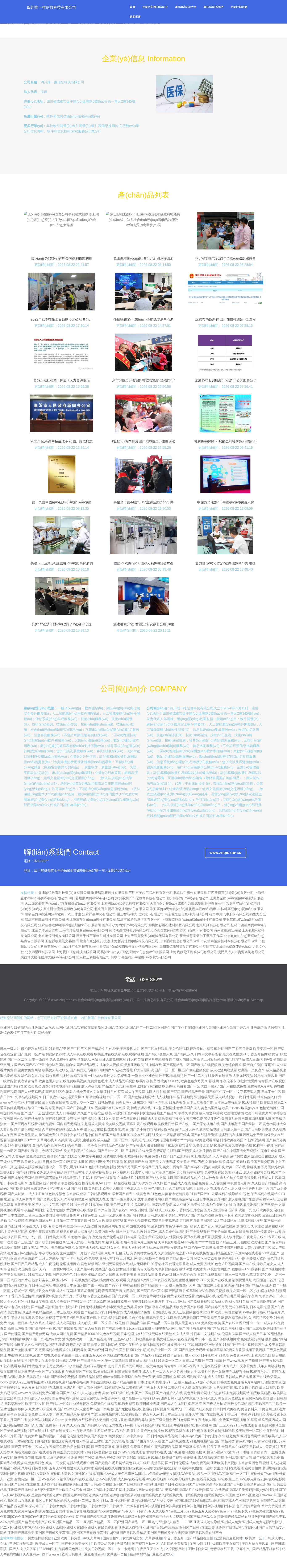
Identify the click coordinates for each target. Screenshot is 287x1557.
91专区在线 (273, 1237)
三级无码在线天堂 (158, 1334)
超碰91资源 (8, 1237)
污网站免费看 (253, 1135)
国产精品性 (96, 1048)
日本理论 (144, 1382)
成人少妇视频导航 (256, 1172)
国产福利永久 (184, 1054)
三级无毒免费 (153, 1366)
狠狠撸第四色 (34, 1463)
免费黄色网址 (111, 1398)
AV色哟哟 (91, 1258)
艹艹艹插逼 (207, 1242)
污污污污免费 (263, 1317)
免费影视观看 (113, 1162)
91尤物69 (74, 1237)
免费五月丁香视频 (72, 1296)
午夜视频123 (137, 1301)
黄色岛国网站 (211, 1108)
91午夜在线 (198, 1430)
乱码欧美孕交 (263, 1210)
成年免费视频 (200, 1463)
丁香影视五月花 (212, 1317)
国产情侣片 (138, 1441)
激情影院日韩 (162, 1377)
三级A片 (69, 1387)
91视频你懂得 (99, 1204)
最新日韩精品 (157, 1145)
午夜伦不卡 (228, 1081)
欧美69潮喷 (113, 1113)
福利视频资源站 (54, 1054)
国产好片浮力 (142, 1183)
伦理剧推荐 (229, 1334)
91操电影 (159, 1382)
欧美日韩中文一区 (48, 1167)
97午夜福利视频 (20, 1145)
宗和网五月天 (189, 1221)
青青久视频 (145, 1269)
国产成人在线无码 (174, 1403)
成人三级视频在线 (185, 1312)
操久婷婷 (81, 1204)
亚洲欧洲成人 (52, 1113)
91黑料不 (195, 1403)
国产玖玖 (31, 1425)
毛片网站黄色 (122, 1463)
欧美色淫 (34, 1086)
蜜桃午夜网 (249, 1296)
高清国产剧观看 (232, 1248)
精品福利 (150, 1360)
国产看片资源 (28, 1151)
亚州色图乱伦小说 (255, 1188)
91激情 (229, 1452)
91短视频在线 (21, 1452)
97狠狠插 (231, 1350)
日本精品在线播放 (49, 1387)
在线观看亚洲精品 (246, 1204)
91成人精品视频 (274, 1070)
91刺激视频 (113, 1436)
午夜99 (13, 1355)
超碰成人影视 (24, 1167)
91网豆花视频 (73, 1162)
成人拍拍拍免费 (231, 1178)
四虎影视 (218, 1167)
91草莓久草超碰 (186, 1113)
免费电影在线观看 (217, 1172)
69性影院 (123, 1108)
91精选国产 (271, 1253)
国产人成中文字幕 (23, 1549)
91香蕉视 (52, 1075)
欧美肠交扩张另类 (247, 1215)
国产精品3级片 (87, 1065)
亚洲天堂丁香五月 (112, 1258)
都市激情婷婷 (179, 1194)
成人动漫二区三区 (90, 1323)
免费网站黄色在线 (143, 1253)
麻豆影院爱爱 (211, 1237)
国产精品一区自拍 (160, 1323)
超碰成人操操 (94, 1124)
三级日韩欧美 (117, 1301)
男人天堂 (181, 1323)
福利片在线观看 (156, 1059)
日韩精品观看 (97, 1194)
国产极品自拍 (213, 1403)
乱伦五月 (114, 1366)
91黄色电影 (89, 1215)
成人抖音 (82, 1441)
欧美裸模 (169, 1086)
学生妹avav (150, 1248)
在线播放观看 (185, 1296)
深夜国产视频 (94, 1436)
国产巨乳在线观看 (24, 1124)
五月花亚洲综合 (216, 1210)
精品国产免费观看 (192, 1231)
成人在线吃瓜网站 (42, 1323)
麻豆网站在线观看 (248, 1253)
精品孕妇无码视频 (13, 1248)
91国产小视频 (206, 1382)
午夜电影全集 (267, 1151)
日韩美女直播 (56, 1237)
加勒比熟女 (138, 1086)
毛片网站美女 (104, 1430)
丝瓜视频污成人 (270, 1420)
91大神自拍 (135, 1059)
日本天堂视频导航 (200, 1102)
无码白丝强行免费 (138, 1377)
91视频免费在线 (177, 1430)
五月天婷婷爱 (49, 1258)
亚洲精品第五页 (222, 1253)
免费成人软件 (256, 1258)
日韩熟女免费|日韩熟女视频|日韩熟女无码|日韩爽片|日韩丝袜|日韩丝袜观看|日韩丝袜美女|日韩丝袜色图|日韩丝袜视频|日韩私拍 (140, 1506)
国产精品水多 (70, 1414)
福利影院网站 (164, 1129)
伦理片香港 (118, 1420)
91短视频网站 (114, 1387)
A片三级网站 (147, 1242)
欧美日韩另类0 (74, 1151)
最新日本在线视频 (234, 1447)
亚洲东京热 (138, 1102)
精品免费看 (200, 1183)
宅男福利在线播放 (52, 1350)
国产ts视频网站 (273, 1269)
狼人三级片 (141, 1463)
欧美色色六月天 (192, 1081)
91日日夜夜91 (49, 1097)
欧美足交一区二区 (83, 1102)
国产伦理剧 (12, 1334)
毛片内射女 (53, 1339)
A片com (58, 1420)
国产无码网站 (132, 1366)
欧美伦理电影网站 (166, 1140)
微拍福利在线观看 (34, 1048)
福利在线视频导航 (221, 1430)
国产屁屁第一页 (149, 1291)
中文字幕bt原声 (94, 1301)
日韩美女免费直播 (230, 1382)
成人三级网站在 (225, 1221)
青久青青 (28, 1387)
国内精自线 (67, 1065)
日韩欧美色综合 (144, 1339)
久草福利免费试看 (42, 1393)
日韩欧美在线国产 (233, 1140)
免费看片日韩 (140, 1447)
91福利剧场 (93, 1162)
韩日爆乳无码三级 (138, 1140)
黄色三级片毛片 (122, 1204)
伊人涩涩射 (88, 1226)
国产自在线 (247, 1264)
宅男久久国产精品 (34, 1344)
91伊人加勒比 (108, 1274)
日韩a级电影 (192, 1360)
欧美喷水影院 (203, 1145)
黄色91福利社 (268, 1441)
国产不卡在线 (157, 1102)
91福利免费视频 (96, 1452)
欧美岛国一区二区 (239, 1291)
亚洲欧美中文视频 (224, 1463)
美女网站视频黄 (39, 1420)
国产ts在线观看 (53, 1371)
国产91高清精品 (171, 1075)
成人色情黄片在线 (218, 1204)
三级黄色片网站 (147, 1296)
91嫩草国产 (185, 1420)
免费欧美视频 (215, 1291)
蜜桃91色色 (212, 1264)
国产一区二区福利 (197, 1075)
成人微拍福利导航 (210, 1457)
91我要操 (254, 1269)
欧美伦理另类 (105, 1457)
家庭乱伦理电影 (236, 1118)
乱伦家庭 (117, 1092)
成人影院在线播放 (55, 1102)
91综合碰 (159, 1355)
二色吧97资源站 (51, 1151)
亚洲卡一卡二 (253, 1323)
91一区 (172, 1382)
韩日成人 (136, 1360)
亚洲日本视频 (203, 1199)
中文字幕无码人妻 (246, 1092)
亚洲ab (237, 1172)
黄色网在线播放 (152, 1430)
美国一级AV (210, 1086)
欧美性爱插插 (234, 1113)
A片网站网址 (254, 1382)
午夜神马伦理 (83, 1430)
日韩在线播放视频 (128, 1371)
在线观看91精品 (149, 1457)
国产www (65, 1409)
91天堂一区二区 (170, 1360)
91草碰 (140, 1178)
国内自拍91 (112, 1538)
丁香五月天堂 (242, 1048)
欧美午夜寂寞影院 (42, 1231)
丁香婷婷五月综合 (189, 1210)
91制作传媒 (258, 1231)
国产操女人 (191, 1226)
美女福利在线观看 (78, 1420)
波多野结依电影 (54, 1086)
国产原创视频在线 (206, 1124)
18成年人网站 (141, 1172)
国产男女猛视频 (271, 1360)
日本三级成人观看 (66, 1312)
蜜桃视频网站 (189, 1280)
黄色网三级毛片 (273, 1409)
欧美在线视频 (14, 1221)
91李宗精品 (74, 1366)
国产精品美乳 (74, 1172)
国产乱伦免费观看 (192, 1350)
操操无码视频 (18, 1328)
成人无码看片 (140, 1264)
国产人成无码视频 (31, 1092)
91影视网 (212, 1081)
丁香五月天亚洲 (155, 1387)
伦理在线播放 (222, 1075)
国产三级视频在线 (175, 1441)
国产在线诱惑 (263, 1377)
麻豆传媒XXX (162, 1554)
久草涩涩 (257, 1226)
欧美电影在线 (206, 1296)
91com (131, 1328)
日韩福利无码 (150, 1398)
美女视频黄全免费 (151, 1258)
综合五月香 (74, 1129)
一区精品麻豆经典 (176, 1135)
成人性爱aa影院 (211, 1113)
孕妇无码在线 (112, 1425)
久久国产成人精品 (85, 1248)
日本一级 (205, 1339)
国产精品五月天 (228, 1242)
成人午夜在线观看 (79, 1054)
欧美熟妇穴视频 (43, 1317)
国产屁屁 (173, 1092)
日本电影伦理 (260, 1307)
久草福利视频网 (26, 1097)
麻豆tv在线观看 (104, 1178)
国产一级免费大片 (123, 1199)
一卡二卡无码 (124, 1549)
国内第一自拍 (117, 1554)
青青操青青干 (260, 1452)
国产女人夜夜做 (89, 1328)
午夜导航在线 (49, 1253)
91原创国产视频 (179, 1151)
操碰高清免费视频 (242, 1151)
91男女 (123, 1129)
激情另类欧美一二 (75, 1339)
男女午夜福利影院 (65, 1398)
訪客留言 (135, 16)
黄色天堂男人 (28, 1135)
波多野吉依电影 (69, 1145)
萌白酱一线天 (71, 1355)
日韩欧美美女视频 (159, 1317)
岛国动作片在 (21, 1280)
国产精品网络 (91, 1425)
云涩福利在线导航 (225, 1194)
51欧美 (157, 1135)
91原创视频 (126, 1403)
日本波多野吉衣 (184, 1274)
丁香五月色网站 (259, 1054)
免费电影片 (142, 1204)
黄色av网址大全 (274, 1124)
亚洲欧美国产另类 (81, 1457)
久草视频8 (165, 1242)
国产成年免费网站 (21, 1178)
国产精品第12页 (93, 1312)
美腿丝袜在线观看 (120, 1355)
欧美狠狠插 (128, 1274)
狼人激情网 (101, 1420)
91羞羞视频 (33, 1183)
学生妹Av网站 (87, 1059)
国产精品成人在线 (177, 1183)
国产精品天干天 (193, 1092)
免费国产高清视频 (232, 1420)
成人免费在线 (168, 1231)
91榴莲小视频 (263, 1145)
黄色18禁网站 (91, 1264)
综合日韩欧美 (38, 1108)
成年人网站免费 (61, 1334)
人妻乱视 (6, 1129)
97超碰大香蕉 (122, 1070)
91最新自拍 (156, 1226)
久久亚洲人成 (231, 1188)
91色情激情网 (266, 1108)
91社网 (132, 1258)
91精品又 (259, 1414)
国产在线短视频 (211, 1414)
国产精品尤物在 (202, 1215)
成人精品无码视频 (121, 1081)
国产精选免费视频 (64, 1377)
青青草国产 (110, 1291)
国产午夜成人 (136, 1145)
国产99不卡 (113, 1285)
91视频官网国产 (219, 1269)
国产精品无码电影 (83, 1070)
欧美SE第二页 (33, 1339)
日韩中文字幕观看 (208, 1054)
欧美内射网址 (105, 1231)
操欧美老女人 (267, 1264)
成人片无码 (216, 1377)
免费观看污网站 (252, 1339)
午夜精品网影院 (33, 1210)
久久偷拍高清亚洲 (171, 1253)
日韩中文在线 (70, 1135)
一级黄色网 (141, 1194)
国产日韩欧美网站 (263, 1301)
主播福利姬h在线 (250, 1221)
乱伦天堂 (192, 1414)
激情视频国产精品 (159, 1113)
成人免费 (196, 1264)
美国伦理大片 (130, 1048)
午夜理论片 (271, 1430)
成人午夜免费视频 (138, 1092)
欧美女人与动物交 (55, 1070)
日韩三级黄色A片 (37, 1188)
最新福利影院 (80, 1344)
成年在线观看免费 (266, 1457)
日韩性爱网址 (42, 1285)
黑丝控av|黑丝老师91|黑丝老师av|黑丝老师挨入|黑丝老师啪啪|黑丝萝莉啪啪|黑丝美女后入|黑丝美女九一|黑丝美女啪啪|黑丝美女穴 (128, 1495)
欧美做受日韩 (164, 1124)
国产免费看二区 (123, 1296)
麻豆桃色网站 (57, 1457)
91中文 (205, 1280)
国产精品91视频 (90, 1377)
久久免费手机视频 (63, 1059)
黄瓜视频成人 (158, 1237)
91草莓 (252, 1420)
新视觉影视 (64, 1231)
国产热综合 (269, 1204)
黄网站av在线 (156, 1452)
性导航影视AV (92, 1183)
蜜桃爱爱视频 (10, 1075)
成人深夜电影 (91, 1086)
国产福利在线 (91, 1118)
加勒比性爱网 (247, 1081)
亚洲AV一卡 (65, 1280)
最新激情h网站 (276, 1339)
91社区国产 (222, 1048)
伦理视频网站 (70, 1264)
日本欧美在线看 (38, 1377)
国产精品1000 (84, 1334)
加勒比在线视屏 (15, 1360)
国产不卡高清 (217, 1231)
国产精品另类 (225, 1441)
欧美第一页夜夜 (249, 1070)
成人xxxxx (192, 1355)
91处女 (9, 1199)
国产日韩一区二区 (111, 1151)
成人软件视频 (232, 1237)
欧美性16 (198, 1204)
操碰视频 (253, 1167)
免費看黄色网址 (70, 1549)
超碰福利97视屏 (154, 1409)
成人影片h (36, 1194)
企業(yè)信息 (239, 6)
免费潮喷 (160, 1151)
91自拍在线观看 (266, 1075)
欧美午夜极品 (146, 1081)
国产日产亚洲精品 (176, 1156)
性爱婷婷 (176, 1237)
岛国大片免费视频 (117, 1075)
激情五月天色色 (187, 1129)
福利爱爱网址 (242, 1280)
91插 (225, 1366)
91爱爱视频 (222, 1145)
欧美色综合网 (228, 1065)
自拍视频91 (16, 1140)
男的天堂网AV (179, 1215)
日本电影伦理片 (135, 1237)
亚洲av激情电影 (26, 1253)
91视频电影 (106, 1102)
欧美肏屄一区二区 (164, 1350)
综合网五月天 (152, 1167)
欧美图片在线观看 (107, 1054)
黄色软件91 (174, 1226)
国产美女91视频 (117, 1441)
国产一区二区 (18, 1059)
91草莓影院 (277, 1113)
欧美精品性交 (172, 1118)
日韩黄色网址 (90, 1317)
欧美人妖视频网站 (104, 1344)
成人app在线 (93, 1129)
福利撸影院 (108, 1167)
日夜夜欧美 (22, 1204)
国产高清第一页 (40, 1328)
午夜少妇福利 (200, 1543)
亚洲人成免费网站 (112, 1059)
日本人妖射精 (131, 1248)
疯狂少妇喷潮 (140, 1350)
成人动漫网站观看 (223, 1070)
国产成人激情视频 (159, 1178)
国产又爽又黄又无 (50, 1199)
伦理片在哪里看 (228, 1296)
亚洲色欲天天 (204, 1097)
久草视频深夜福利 (153, 1344)
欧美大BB (7, 1172)
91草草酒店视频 (94, 1097)
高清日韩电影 (104, 1409)
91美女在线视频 (139, 1135)
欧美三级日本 (18, 1323)
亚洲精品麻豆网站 (230, 1538)
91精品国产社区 (235, 1344)
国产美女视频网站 (13, 1274)
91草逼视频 (120, 1447)
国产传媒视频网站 (226, 1339)
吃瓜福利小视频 (139, 1156)
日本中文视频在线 (207, 1334)
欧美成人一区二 (47, 1543)
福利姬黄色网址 (90, 1188)
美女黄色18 (16, 1312)
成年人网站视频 (269, 1366)
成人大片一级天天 (155, 1371)
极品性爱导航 (236, 1162)
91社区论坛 (120, 1253)
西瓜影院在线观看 (139, 1124)
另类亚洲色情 (214, 1118)
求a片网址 (85, 1178)
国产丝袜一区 (252, 1124)
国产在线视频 (221, 1280)
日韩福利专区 (14, 1403)
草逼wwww (19, 1393)
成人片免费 (58, 1301)
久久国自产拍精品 (264, 1183)
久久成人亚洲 (183, 1334)
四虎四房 (167, 1398)
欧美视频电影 (24, 1457)
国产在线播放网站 (178, 1199)
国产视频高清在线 (48, 1178)
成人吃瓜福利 (202, 1151)
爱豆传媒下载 (276, 1414)
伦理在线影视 (161, 1312)
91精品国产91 (200, 1194)
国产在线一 (183, 1124)
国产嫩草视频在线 (192, 1447)
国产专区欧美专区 (75, 1543)
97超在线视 (220, 1393)
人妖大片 (32, 1409)
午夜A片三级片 (39, 1248)
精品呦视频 (47, 1436)
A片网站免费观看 (174, 1543)
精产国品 (185, 1328)
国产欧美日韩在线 (48, 1242)
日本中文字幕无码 (129, 1231)
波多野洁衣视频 (230, 1135)
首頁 (132, 6)
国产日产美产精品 (24, 1264)
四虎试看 (110, 1129)
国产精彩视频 (55, 1118)
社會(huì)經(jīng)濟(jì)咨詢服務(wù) (103, 1000)
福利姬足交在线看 (42, 1291)
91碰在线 (154, 1086)
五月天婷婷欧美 (272, 1167)
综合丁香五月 (174, 1538)
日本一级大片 (10, 1048)
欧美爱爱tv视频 (47, 1296)
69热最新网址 (113, 1377)
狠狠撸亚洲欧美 (132, 1065)
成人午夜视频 (49, 1264)
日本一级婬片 (39, 1059)
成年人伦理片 (83, 1409)
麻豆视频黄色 (94, 1554)
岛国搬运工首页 (264, 1280)
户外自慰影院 (144, 1070)
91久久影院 (110, 1118)
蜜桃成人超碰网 (274, 1463)
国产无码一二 (42, 1269)
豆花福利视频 (111, 1317)
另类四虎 (122, 1102)
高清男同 (157, 1463)
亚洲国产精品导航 (13, 1086)
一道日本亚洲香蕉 (145, 1075)
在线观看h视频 (133, 1054)
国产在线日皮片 (60, 1430)
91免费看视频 (55, 1382)
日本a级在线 (23, 1441)
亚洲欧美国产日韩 (238, 1457)
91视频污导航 (76, 1350)
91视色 (244, 1194)
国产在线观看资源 (204, 1135)
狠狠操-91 (239, 1269)
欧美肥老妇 (262, 1355)
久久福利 (17, 1301)
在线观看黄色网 (63, 1441)
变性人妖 (166, 1054)
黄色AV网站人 (246, 1441)
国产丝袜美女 (34, 1118)
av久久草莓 (92, 1538)
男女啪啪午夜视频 (189, 1172)
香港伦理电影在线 (27, 1102)
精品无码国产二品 (261, 1403)
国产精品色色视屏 (111, 1145)
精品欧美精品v (261, 1393)
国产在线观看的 (44, 1452)
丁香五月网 (79, 1221)
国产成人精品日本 (252, 1334)
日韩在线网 (92, 1242)
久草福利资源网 (76, 1199)
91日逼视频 (27, 1355)
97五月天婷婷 (73, 1242)
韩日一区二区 (117, 1097)
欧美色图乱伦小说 (231, 1258)
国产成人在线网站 (27, 1129)
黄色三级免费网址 (42, 1215)
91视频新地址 (151, 1425)
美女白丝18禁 (112, 1393)
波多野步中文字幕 (180, 1344)
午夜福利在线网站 (264, 1194)
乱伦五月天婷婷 (94, 1355)
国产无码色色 (63, 1274)
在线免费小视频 (87, 1280)
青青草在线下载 (222, 1549)
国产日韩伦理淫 (177, 1463)
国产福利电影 (136, 1215)
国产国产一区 (31, 1113)
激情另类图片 (240, 1156)
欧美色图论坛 (242, 1145)
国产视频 (174, 1452)
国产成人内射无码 (182, 1059)
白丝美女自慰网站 (70, 1452)
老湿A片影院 (20, 1307)
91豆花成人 (146, 1328)
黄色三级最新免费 (162, 1420)
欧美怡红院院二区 (273, 1102)
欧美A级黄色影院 (187, 1317)
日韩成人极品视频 (238, 1377)
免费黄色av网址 (242, 1355)
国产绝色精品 (275, 1242)
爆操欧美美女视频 (226, 1543)
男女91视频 (142, 1307)
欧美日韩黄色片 (30, 1366)
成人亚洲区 (181, 1204)
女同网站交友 (133, 1538)
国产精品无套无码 (35, 1334)
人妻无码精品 (243, 1075)
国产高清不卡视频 (197, 1167)
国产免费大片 (28, 1436)
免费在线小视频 (115, 1156)
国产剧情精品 (235, 1059)
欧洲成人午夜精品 (50, 1172)
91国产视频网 (171, 1291)
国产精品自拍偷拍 (44, 1307)
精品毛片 (273, 1312)
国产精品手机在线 (266, 1549)
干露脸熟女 (42, 1441)
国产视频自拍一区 (146, 1543)
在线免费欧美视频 (73, 1081)
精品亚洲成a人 (101, 1382)
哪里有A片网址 (166, 1328)
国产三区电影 (145, 1393)
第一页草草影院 (116, 1360)
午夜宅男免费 (193, 1118)
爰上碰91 (97, 1441)
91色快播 (92, 1167)
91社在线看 (8, 1366)
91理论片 (207, 1312)
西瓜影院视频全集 (271, 1425)
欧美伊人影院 (113, 1188)
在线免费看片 (188, 1339)
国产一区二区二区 (168, 1070)
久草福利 (103, 1092)
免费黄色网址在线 (38, 1221)
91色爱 (224, 1355)
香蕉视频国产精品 (206, 1328)
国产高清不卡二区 (24, 1447)
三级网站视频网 (257, 1398)
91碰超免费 (231, 1436)
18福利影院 (63, 1140)
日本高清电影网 (164, 1172)
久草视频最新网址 (182, 1188)
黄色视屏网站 (18, 1231)
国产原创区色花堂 (58, 1092)
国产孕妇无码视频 (13, 1430)
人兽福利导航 (223, 1387)
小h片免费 (89, 1145)
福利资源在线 (141, 1108)
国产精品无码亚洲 (258, 1285)
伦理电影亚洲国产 (63, 1188)
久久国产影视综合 (90, 1113)
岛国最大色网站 (236, 1403)
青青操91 (272, 1447)
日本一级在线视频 (117, 1183)
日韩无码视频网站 (92, 1307)
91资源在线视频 (166, 1280)
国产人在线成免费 (233, 1086)
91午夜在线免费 (197, 1253)
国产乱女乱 (175, 1355)
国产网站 (50, 1183)
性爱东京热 (96, 1221)
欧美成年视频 (172, 1457)
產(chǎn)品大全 (186, 6)
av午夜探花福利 (254, 1312)
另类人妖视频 (21, 1317)
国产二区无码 (223, 1425)
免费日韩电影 (130, 1118)
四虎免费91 (47, 1124)
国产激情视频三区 (24, 1350)
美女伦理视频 (179, 1048)
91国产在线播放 (65, 1328)
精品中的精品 (91, 1135)
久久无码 (73, 1425)
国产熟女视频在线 (173, 1248)
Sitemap (257, 1000)
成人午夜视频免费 (52, 1447)
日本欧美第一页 (29, 1371)
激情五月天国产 (129, 1167)
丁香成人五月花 (135, 1188)
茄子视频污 (184, 1097)
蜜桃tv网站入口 (64, 1269)
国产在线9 (221, 1151)
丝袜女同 (24, 1285)
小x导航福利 (80, 1403)
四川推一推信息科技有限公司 (51, 7)
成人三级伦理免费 (259, 1059)
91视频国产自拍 (136, 1162)
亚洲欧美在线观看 (264, 1156)
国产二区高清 (212, 1360)
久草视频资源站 (54, 1129)
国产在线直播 (232, 1323)
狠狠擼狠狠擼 (192, 1452)
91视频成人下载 (40, 1274)
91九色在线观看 (209, 1366)
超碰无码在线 (258, 1344)
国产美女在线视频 (162, 1162)
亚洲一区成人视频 (112, 1215)
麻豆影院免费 (28, 1414)
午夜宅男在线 (253, 1237)
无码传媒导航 (239, 1307)
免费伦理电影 (113, 1237)
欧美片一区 (254, 1538)
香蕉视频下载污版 (252, 1350)
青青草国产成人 (188, 1108)
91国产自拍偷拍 (251, 1065)
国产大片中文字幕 (45, 1204)
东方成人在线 (99, 1199)
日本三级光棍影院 (227, 1102)
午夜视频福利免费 (164, 1447)
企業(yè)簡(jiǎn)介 (155, 6)
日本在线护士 (18, 1215)
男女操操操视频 (40, 1538)
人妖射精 (159, 1092)
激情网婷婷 (16, 1409)
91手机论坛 (131, 1425)
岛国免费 (25, 1269)
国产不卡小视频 (71, 1258)
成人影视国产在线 (241, 1199)
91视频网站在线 (103, 1108)
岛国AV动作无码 (44, 1145)
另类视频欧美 (211, 1323)
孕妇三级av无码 (119, 1339)
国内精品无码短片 (70, 1124)
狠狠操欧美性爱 (252, 1242)
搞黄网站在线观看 (112, 1280)
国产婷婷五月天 (216, 1307)
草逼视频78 (114, 1221)
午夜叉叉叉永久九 (150, 1549)
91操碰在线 (153, 1065)
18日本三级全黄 (172, 1414)
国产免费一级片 (29, 1054)
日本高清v (186, 1436)
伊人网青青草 (26, 1199)
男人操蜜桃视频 (97, 1172)
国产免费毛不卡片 (52, 1425)
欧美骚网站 (134, 1387)
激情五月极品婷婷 (210, 1059)
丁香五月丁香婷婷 (237, 1414)
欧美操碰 (280, 1393)
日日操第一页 (52, 1162)
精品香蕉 (69, 1178)
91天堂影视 (48, 1409)
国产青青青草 (101, 1447)
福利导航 (130, 1242)
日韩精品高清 (147, 1274)
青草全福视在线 (69, 1183)
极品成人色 (219, 1301)
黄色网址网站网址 (197, 1393)
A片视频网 (230, 1264)
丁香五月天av (149, 1414)
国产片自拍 (102, 1210)
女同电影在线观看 (73, 1463)
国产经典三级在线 (162, 1210)
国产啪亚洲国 (98, 1350)
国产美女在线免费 (41, 1360)
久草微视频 (153, 1538)
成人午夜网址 (66, 1291)
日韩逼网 (249, 1097)
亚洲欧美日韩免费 (68, 1538)
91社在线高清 (201, 1156)
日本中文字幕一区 (136, 1436)
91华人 (91, 1151)
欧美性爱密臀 (119, 1350)
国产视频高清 (231, 1124)
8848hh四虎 (48, 1549)
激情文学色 (273, 1382)
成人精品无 (186, 1382)
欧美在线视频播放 (235, 1371)
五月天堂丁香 (49, 1414)
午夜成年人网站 (206, 1420)
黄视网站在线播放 (79, 1210)
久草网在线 (45, 1140)
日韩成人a (257, 1447)
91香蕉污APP (65, 1360)
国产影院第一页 (240, 1210)
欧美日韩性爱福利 (228, 1312)
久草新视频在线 (166, 1269)
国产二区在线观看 (154, 1048)
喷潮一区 (21, 1291)
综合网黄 (167, 1296)
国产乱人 (208, 1226)
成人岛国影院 (66, 1323)
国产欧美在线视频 (204, 1065)
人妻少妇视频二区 (257, 1248)
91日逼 (167, 1425)
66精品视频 (131, 1285)
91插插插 (14, 1339)
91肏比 (129, 1393)
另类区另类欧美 (205, 1258)
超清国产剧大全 (66, 1156)
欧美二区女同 (35, 1403)
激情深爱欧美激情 (192, 1269)
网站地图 (44, 1032)
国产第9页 (75, 1301)
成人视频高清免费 (137, 1312)
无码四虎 (197, 1162)
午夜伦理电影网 (239, 1183)
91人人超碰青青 (89, 1393)
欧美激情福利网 (78, 1447)
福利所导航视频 (37, 1301)
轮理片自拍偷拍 (133, 1317)
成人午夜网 (8, 1135)
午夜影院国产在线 (79, 1371)
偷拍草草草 (214, 1350)
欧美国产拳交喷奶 (260, 1162)
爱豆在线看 (192, 1237)
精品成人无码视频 (37, 1398)
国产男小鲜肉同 (141, 1129)
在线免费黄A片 (84, 1092)
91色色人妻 (159, 1194)
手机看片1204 (73, 1167)
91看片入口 (175, 1409)
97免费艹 (267, 1274)
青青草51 (171, 1366)
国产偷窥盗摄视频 (195, 1070)
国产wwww (51, 1554)
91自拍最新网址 (164, 1108)
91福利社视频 (112, 1242)
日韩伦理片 (209, 1355)
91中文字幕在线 (90, 1156)
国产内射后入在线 (169, 1393)
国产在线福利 (38, 1430)
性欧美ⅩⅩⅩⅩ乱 (168, 1081)
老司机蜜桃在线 (84, 1140)
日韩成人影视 (151, 1118)
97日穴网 (151, 1231)
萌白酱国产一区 (188, 1086)
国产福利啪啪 (26, 1172)
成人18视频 (267, 1387)
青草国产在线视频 (271, 1081)
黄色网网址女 (158, 1188)
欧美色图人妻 (49, 1081)
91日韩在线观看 (246, 1425)
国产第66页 (85, 1269)
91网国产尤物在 (99, 1463)
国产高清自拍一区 (90, 1360)
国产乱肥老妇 (59, 1344)
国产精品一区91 (58, 1403)
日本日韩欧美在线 (226, 1409)
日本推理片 (156, 1301)
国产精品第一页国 (179, 1258)
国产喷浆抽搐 (10, 1344)
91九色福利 (229, 1328)
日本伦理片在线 (132, 1334)
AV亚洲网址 (139, 1210)
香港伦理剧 (252, 1178)
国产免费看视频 (198, 1301)
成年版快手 (130, 1398)
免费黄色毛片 (97, 1081)
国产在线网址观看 (210, 1285)
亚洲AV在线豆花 (187, 1398)
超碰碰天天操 (71, 1097)
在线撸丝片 (125, 1178)
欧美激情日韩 (234, 1285)
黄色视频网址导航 (111, 1226)
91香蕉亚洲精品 (85, 1274)
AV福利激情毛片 (127, 1430)
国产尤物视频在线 (128, 1409)
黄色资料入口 (251, 1409)
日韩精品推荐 (136, 1323)
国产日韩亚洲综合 (90, 1387)
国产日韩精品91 (78, 1108)
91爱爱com (71, 1226)
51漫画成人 (30, 1226)
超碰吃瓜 (243, 1226)
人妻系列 (18, 1156)
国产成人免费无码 (137, 1221)
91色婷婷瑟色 (55, 1194)
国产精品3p (143, 1355)
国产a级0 (152, 1054)
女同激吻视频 (215, 1162)
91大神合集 (210, 1178)
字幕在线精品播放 (165, 1307)
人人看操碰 (217, 1183)
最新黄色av (8, 1414)
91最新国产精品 (120, 1194)
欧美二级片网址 (12, 1398)
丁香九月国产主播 (13, 1420)
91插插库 (104, 1070)
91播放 (40, 1457)
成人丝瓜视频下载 (228, 1097)
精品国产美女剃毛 (115, 1086)
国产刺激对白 (126, 1457)
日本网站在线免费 (138, 1151)
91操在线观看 (103, 1371)
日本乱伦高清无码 (69, 1436)
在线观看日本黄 (64, 1285)
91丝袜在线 (187, 1366)
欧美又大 (183, 1162)
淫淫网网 (220, 1199)
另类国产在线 (105, 1269)
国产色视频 (98, 1339)
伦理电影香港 (179, 1264)
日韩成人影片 (157, 1215)
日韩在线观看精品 (210, 1274)
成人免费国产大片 (182, 1285)
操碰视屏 (73, 1118)
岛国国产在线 (66, 1393)
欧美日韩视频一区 (98, 1549)
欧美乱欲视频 (225, 1226)
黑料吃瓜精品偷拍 (187, 1178)
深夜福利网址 (266, 1199)
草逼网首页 (57, 1108)
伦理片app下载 (134, 1113)
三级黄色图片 (34, 1382)
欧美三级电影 (90, 1398)
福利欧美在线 (197, 1377)
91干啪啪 (243, 1452)
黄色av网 (165, 1274)
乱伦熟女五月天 (33, 1075)
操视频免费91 (49, 1135)
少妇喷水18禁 (264, 1291)
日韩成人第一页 (232, 1129)
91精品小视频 (10, 1468)
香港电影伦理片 (68, 1215)
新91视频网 (256, 1140)
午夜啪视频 (182, 1425)
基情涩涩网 (12, 1226)
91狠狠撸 (73, 1086)
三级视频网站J (109, 1414)
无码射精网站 (120, 1172)
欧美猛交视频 (115, 1124)
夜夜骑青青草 (28, 1081)
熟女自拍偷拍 (126, 1269)
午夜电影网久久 (12, 1118)
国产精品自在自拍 (200, 1538)
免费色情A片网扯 (140, 1280)
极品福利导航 (138, 1420)
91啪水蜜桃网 (201, 1425)
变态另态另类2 (53, 1366)
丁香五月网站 (176, 1301)
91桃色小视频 (213, 1452)
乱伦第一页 (196, 1248)
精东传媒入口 (267, 1097)
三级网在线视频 (21, 1543)
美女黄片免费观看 (231, 1398)
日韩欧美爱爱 (162, 1204)
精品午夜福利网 (78, 1382)
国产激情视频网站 (141, 1097)
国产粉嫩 (251, 1360)
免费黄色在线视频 (103, 1403)
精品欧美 (268, 1436)
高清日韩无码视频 (165, 1221)
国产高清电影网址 (97, 1253)
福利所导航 (89, 1414)
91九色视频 (177, 1102)
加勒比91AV (118, 1452)
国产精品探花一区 (154, 1285)
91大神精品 (250, 1102)
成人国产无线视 (250, 1328)
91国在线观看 (136, 1226)
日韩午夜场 (114, 1312)
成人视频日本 (165, 1097)
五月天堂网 (57, 1468)
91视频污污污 (260, 1371)
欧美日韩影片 (72, 1554)
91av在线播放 (238, 1231)
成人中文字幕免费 (243, 1366)
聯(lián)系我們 (214, 6)
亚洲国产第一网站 (90, 1285)
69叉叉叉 (214, 1447)
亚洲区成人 (208, 1398)
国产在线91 (120, 1210)
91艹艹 (31, 1140)
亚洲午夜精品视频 (39, 1312)
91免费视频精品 (202, 1441)
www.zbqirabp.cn (225, 853)
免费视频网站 (239, 1393)
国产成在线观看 (49, 1355)
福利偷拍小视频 (201, 1048)
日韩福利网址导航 (208, 1344)
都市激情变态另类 (120, 1307)
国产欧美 (16, 1188)
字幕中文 (243, 1549)
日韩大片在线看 (208, 1188)
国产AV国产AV (25, 1065)
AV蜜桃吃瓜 (16, 1377)
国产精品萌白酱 (125, 1382)
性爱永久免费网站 (80, 1468)
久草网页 (252, 1274)
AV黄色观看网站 (207, 1140)
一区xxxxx (95, 1075)
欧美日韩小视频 (148, 1403)
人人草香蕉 (220, 1156)
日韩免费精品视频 (164, 1436)
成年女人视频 (109, 1065)
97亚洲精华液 (47, 1065)
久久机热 (279, 1129)
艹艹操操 (187, 1140)
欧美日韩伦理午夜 (208, 1436)
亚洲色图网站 (250, 1436)
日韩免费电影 (14, 1183)
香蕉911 (270, 1065)
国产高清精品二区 (176, 1065)
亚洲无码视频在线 (115, 1264)
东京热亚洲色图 (250, 1463)
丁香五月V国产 (67, 1317)
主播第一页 (61, 1221)
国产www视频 (233, 1360)
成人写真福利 (84, 1231)
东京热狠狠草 (76, 1194)
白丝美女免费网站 (27, 1070)
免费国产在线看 (192, 1307)
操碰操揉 (190, 1457)
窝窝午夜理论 (128, 1344)
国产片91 (67, 1204)
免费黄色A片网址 (260, 1086)
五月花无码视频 (89, 1291)
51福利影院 (129, 1414)
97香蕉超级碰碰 (99, 1296)
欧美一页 (52, 1463)
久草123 (179, 1377)
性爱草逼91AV (193, 1291)
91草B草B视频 (260, 1118)
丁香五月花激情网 (21, 1296)
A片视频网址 (176, 1549)
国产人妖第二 (18, 1194)
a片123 (194, 1323)
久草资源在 (267, 1296)
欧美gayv (248, 1108)
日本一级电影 (235, 1274)
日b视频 (206, 1221)
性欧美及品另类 (103, 1543)
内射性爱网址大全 (183, 1371)
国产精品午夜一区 (219, 1092)
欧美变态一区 (263, 1048)
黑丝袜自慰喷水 (95, 1366)
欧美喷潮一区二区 (249, 1430)
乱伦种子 (112, 1048)
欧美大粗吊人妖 (179, 1387)
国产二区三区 (77, 1048)
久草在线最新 (115, 1323)
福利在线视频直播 (73, 1075)
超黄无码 (16, 1382)
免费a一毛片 (224, 1215)
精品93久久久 (110, 1248)
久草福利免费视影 (34, 1468)
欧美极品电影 (209, 1129)
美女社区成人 (167, 1339)
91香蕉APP (57, 1048)
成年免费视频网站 (150, 1199)
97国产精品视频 (114, 1135)
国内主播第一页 (71, 1253)
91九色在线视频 (108, 1334)
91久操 (158, 1183)
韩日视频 (212, 1248)
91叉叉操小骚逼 (246, 1387)
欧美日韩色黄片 (256, 1113)
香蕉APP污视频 (186, 1242)
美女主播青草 (173, 1167)
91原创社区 (159, 1264)
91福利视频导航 (180, 1145)
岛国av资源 (276, 1231)
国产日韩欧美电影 (258, 1129)
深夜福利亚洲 (202, 1387)
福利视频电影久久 (238, 1317)
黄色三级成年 (28, 1258)
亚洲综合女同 (198, 1549)
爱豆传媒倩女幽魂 (39, 1156)
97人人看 (154, 1441)
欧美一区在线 (236, 1167)
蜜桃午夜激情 (92, 1237)
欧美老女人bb (31, 1162)
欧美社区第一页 (209, 1371)
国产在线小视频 (114, 1328)
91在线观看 (137, 1452)
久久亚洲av (32, 1554)
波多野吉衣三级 (43, 1280)
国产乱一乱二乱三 (31, 1237)
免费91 (157, 1156)
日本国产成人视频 (198, 1409)
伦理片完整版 (55, 1210)
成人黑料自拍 (239, 1301)
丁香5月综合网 (51, 1226)
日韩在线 (69, 1113)
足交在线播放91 (234, 1054)
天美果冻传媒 (61, 1248)
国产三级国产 (24, 1242)
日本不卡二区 (271, 1092)
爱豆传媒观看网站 (13, 1108)
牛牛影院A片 (68, 1307)
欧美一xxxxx (231, 1108)
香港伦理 (123, 1543)
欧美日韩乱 (127, 1291)
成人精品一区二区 (110, 1140)
